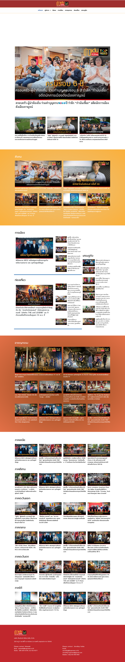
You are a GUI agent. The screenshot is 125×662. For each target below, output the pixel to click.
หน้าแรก (40, 10)
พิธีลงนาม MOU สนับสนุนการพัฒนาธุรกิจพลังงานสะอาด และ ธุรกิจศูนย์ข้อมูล (32, 261)
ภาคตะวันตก (22, 557)
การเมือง (60, 10)
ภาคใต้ (18, 588)
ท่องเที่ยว (76, 10)
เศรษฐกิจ (84, 10)
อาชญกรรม (68, 10)
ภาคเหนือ (20, 440)
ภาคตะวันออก (22, 498)
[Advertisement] (62, 31)
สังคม (54, 10)
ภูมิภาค (47, 10)
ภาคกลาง (20, 527)
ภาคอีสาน (20, 469)
